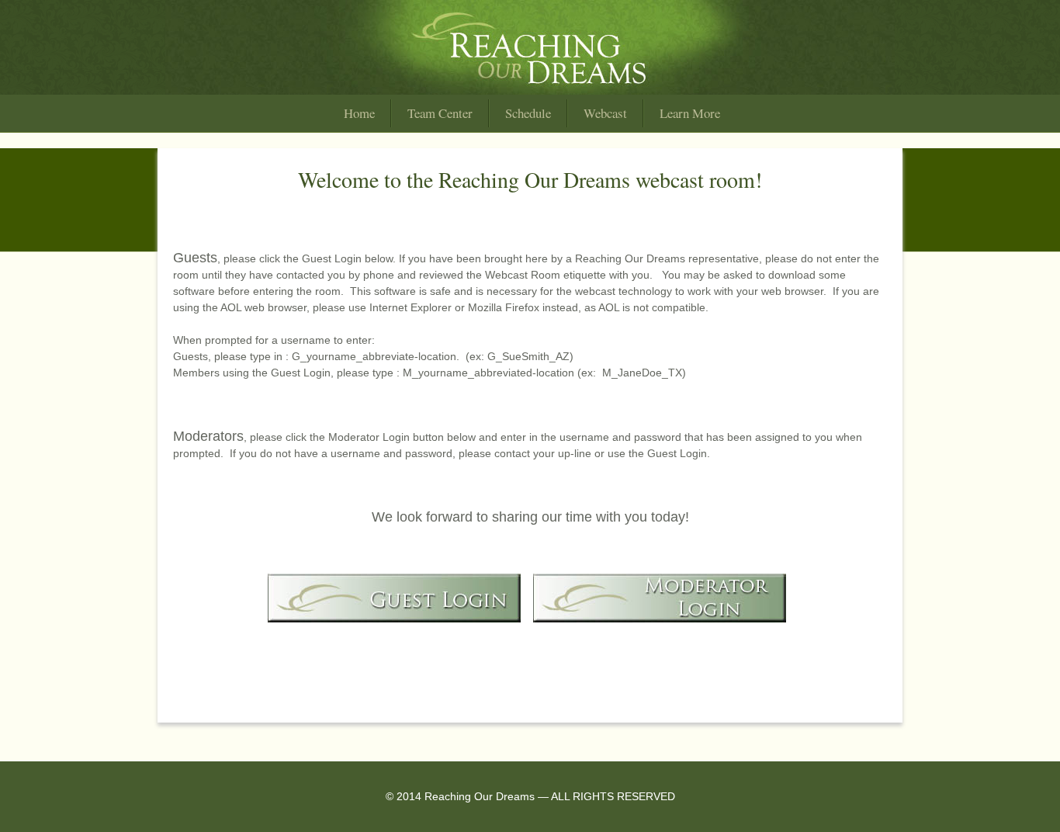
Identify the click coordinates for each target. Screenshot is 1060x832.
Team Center (440, 113)
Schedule (528, 113)
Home (359, 113)
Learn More (690, 113)
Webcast (605, 113)
